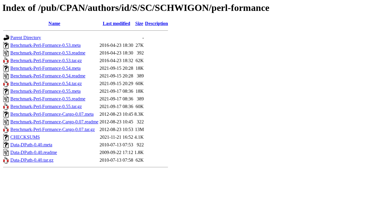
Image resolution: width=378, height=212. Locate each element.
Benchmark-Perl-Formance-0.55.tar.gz (46, 106)
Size (139, 23)
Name (54, 23)
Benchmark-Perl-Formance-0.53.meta (45, 45)
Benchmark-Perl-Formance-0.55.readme (47, 98)
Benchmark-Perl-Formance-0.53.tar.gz (46, 60)
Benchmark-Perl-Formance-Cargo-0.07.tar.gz (52, 129)
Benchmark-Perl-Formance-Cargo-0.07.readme (54, 121)
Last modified (116, 23)
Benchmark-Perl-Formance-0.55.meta (45, 91)
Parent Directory (25, 37)
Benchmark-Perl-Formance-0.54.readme (47, 75)
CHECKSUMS (25, 137)
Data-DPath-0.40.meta (31, 144)
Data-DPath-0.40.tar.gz (31, 160)
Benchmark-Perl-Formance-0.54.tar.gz (46, 83)
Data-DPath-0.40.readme (33, 152)
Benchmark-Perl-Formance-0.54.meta (45, 68)
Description (156, 23)
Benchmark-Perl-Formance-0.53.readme (47, 52)
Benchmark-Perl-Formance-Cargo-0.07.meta (52, 114)
